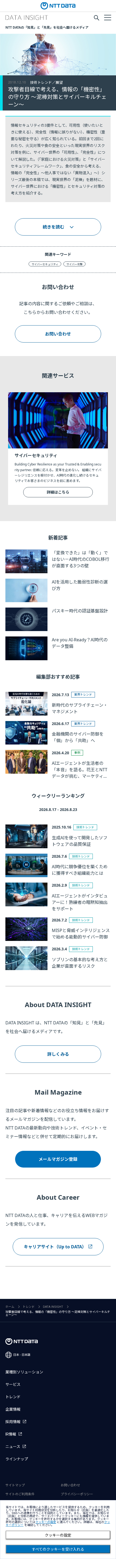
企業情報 (13, 1409)
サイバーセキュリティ (45, 264)
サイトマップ (15, 1485)
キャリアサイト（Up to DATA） (55, 1247)
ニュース (12, 1447)
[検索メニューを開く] (96, 18)
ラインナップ (16, 1459)
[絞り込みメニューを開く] (107, 17)
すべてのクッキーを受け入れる (58, 1549)
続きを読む (53, 227)
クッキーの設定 (58, 1535)
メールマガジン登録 (58, 1159)
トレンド (29, 1307)
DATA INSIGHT (53, 1307)
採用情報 (13, 1422)
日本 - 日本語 (21, 1355)
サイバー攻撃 (74, 264)
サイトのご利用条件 (20, 1494)
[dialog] (58, 1529)
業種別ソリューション (24, 1372)
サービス (13, 1384)
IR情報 (10, 1434)
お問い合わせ (58, 334)
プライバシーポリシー (77, 1494)
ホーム (9, 1307)
